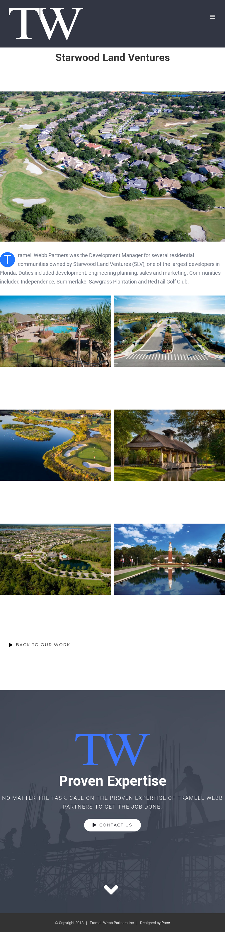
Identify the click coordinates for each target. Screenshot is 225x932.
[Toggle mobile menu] (213, 17)
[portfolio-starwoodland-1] (112, 94)
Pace (165, 923)
